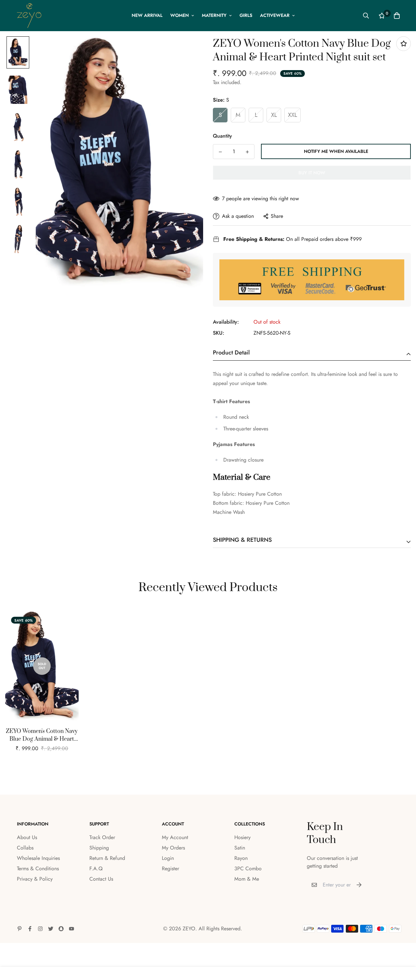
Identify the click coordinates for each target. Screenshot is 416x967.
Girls (246, 15)
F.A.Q (96, 868)
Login (168, 858)
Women (179, 15)
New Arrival (147, 15)
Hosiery (242, 837)
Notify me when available (336, 151)
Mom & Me (246, 879)
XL (274, 115)
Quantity (222, 136)
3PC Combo (248, 868)
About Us (27, 837)
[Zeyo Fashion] (29, 15)
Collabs (25, 847)
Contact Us (101, 879)
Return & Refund (107, 858)
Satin (239, 847)
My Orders (173, 847)
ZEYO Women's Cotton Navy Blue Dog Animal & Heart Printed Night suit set (42, 735)
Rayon (241, 858)
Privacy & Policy (35, 879)
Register (170, 868)
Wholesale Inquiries (38, 858)
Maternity (214, 15)
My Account (175, 837)
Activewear (275, 15)
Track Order (102, 837)
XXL (292, 115)
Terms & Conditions (38, 868)
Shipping (99, 847)
